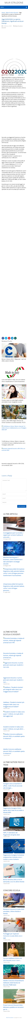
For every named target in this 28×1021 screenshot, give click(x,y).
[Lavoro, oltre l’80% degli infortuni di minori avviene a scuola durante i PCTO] (14, 412)
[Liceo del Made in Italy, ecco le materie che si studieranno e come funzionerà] (14, 371)
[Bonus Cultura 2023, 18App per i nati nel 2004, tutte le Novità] (14, 350)
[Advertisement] (14, 44)
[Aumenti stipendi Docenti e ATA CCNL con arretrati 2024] (14, 455)
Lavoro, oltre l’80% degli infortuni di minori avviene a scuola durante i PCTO (13, 421)
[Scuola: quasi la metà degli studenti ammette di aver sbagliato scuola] (14, 391)
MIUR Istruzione (14, 2)
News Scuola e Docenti (12, 12)
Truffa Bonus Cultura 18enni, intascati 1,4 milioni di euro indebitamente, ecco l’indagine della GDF (13, 443)
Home (3, 12)
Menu (2, 7)
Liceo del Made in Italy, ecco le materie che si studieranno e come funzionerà (13, 380)
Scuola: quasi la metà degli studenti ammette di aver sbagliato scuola (12, 401)
